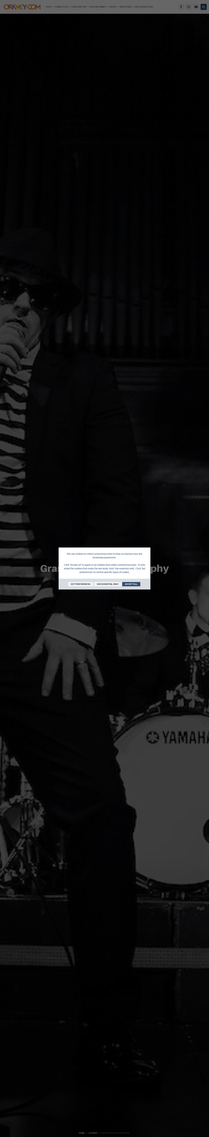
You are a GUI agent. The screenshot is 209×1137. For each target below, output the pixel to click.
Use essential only (107, 584)
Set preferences (80, 584)
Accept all (131, 584)
